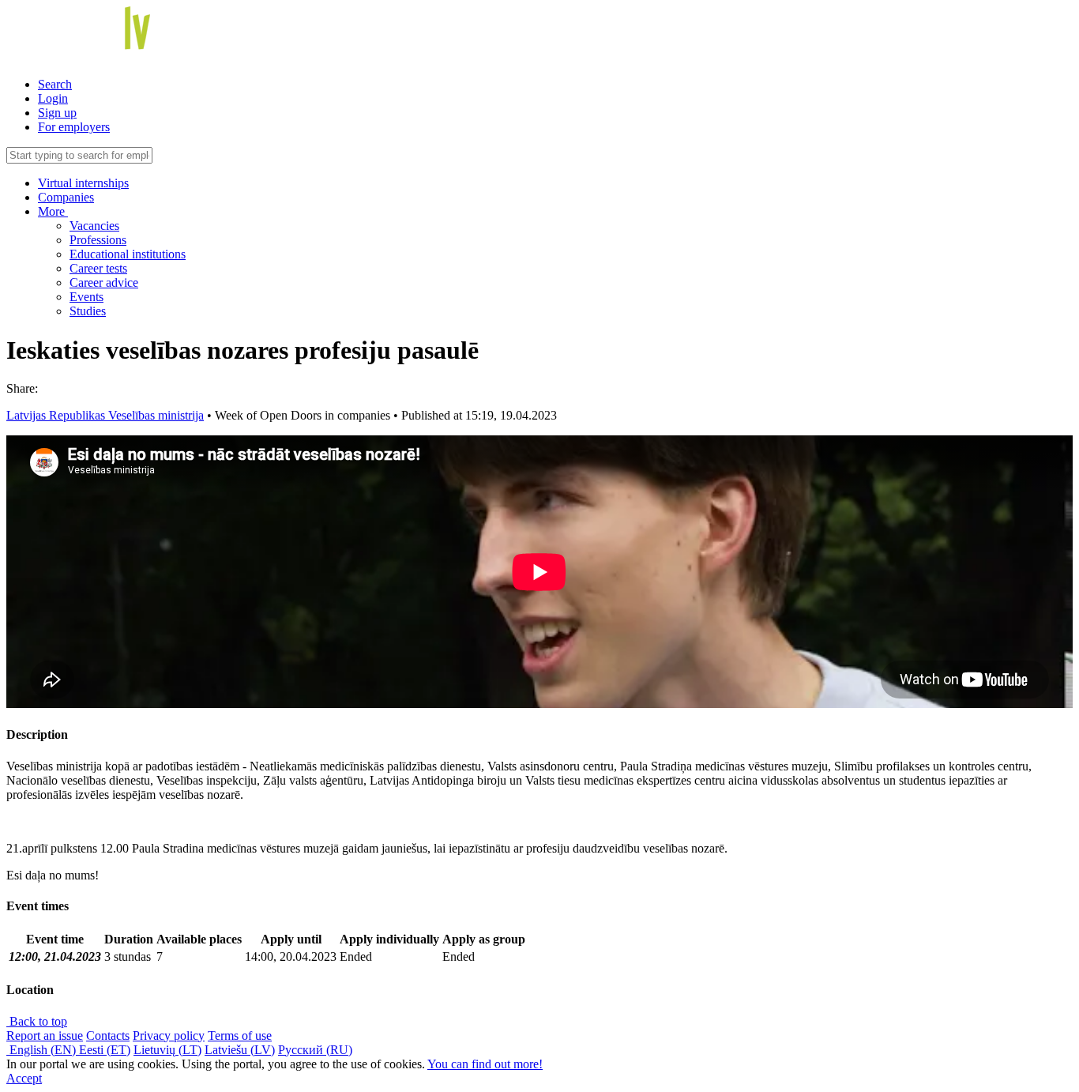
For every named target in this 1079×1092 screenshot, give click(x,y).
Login (53, 98)
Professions (98, 240)
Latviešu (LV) (240, 1049)
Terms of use (240, 1035)
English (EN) (42, 1049)
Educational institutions (128, 254)
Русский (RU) (315, 1049)
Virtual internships (83, 183)
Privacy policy (169, 1035)
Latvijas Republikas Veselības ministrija (105, 415)
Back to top (36, 1021)
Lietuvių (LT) (167, 1049)
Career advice (104, 282)
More (53, 211)
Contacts (108, 1035)
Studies (88, 311)
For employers (74, 127)
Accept (24, 1078)
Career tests (98, 268)
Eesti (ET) (104, 1049)
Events (86, 296)
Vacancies (94, 225)
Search (55, 84)
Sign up (57, 112)
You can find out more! (485, 1064)
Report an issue (44, 1035)
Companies (66, 197)
